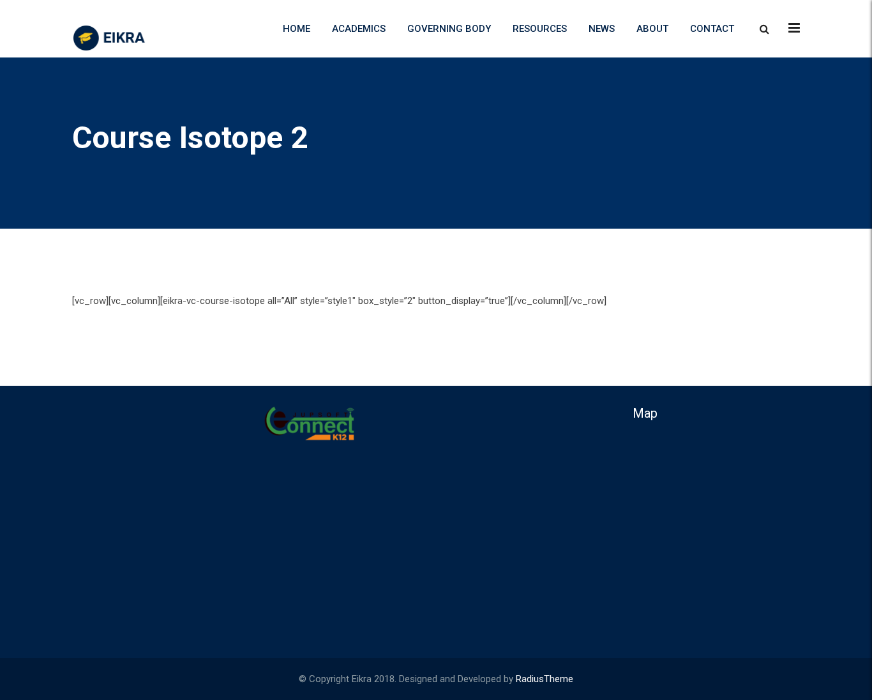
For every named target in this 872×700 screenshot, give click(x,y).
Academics (359, 28)
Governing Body (449, 28)
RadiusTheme (544, 679)
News (602, 28)
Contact (712, 28)
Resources (540, 28)
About (652, 28)
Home (296, 28)
